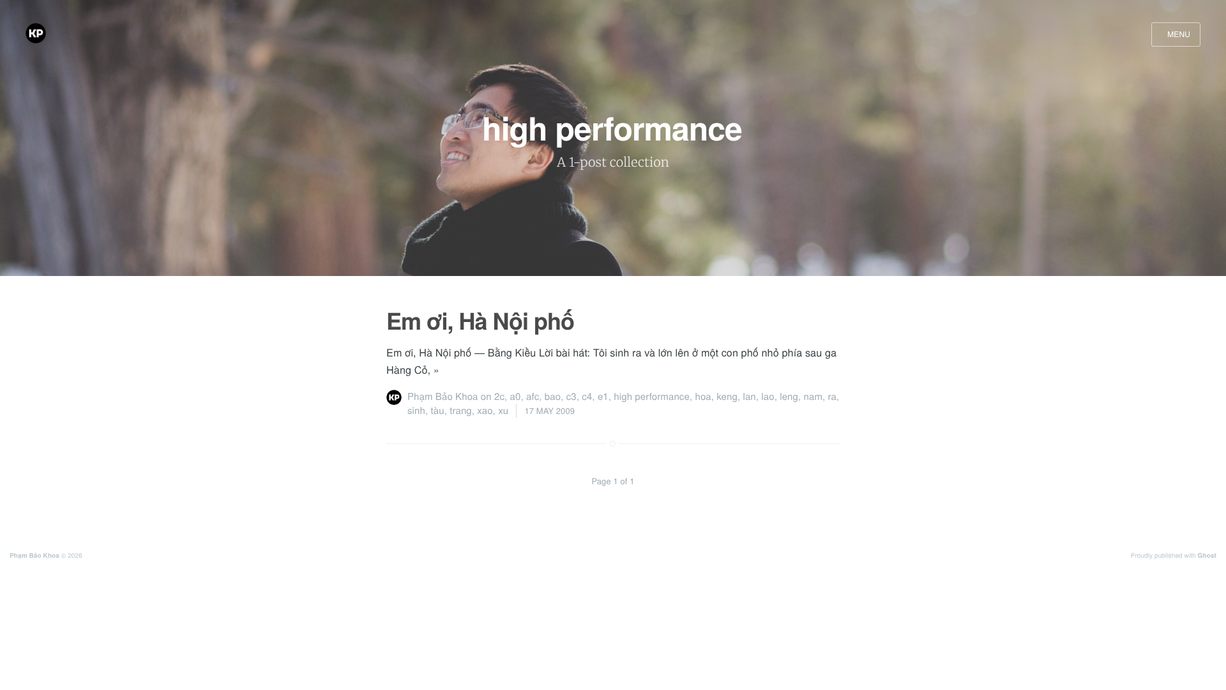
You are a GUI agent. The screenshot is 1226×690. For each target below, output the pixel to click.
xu (503, 410)
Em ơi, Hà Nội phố (480, 320)
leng (789, 396)
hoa (703, 396)
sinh (416, 410)
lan (749, 396)
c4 (587, 396)
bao (553, 396)
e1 (603, 396)
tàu (437, 410)
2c (499, 396)
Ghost (1207, 555)
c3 (571, 396)
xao (484, 410)
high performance (652, 396)
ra (832, 396)
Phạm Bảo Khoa (442, 396)
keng (727, 396)
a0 (515, 396)
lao (767, 396)
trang (461, 410)
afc (532, 396)
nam (813, 396)
